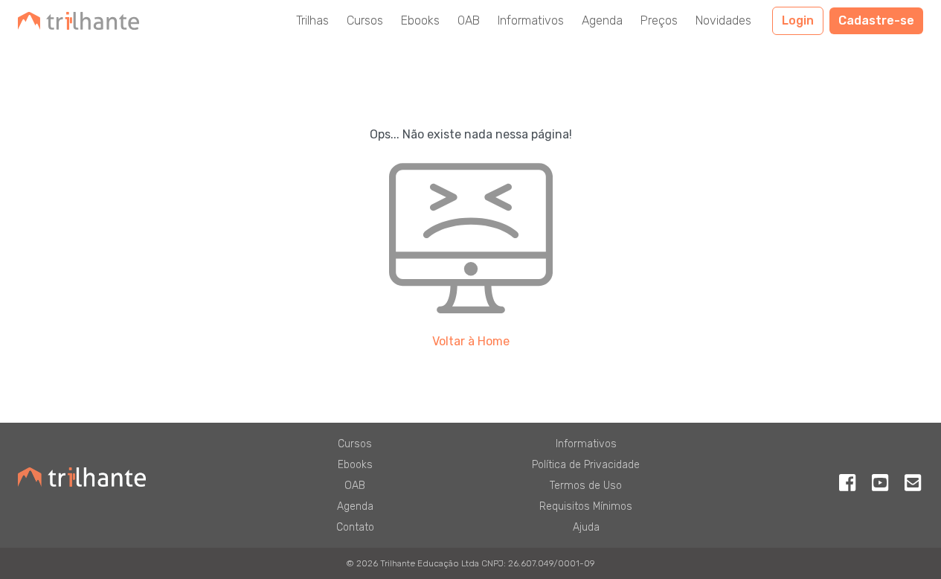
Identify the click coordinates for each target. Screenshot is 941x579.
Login (798, 20)
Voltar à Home (471, 341)
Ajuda (586, 527)
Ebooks (420, 20)
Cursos (365, 20)
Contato (355, 527)
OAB (468, 20)
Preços (659, 20)
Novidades (723, 20)
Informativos (531, 20)
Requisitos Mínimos (585, 506)
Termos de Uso (586, 485)
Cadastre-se (876, 20)
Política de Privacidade (586, 464)
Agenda (602, 20)
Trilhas (312, 20)
